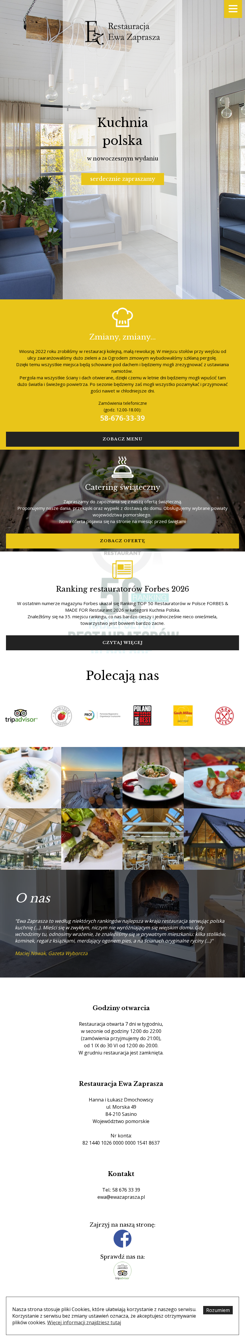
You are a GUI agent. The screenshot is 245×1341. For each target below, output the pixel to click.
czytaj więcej (122, 642)
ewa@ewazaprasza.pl (121, 1197)
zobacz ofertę (122, 540)
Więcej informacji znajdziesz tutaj (84, 1322)
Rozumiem (218, 1310)
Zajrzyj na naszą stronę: (122, 1225)
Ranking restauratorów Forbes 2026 (122, 589)
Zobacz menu (122, 439)
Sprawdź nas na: (122, 1257)
